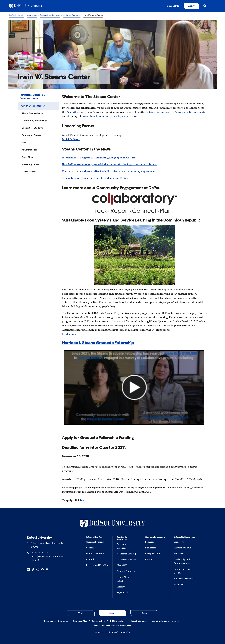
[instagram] (37, 569)
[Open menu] (213, 6)
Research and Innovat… (50, 15)
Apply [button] (112, 613)
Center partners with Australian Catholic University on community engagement (109, 171)
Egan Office (27, 157)
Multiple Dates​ (71, 139)
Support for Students (32, 127)
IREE (24, 142)
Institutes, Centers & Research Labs (32, 96)
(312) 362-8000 (39, 553)
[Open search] (205, 5)
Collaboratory (29, 171)
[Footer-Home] (112, 524)
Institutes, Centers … (71, 15)
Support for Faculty (31, 135)
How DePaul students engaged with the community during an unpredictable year (109, 164)
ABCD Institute (29, 149)
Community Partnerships (34, 120)
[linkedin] (28, 569)
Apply (191, 5)
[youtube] (47, 569)
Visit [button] (80, 613)
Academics (32, 15)
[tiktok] (33, 569)
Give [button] (144, 613)
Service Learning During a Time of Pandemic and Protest (95, 178)
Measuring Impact (31, 164)
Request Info (172, 5)
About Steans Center (32, 113)
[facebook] (42, 569)
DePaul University (16, 15)
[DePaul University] (29, 6)
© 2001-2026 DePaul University (112, 632)
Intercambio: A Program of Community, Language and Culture (98, 157)
